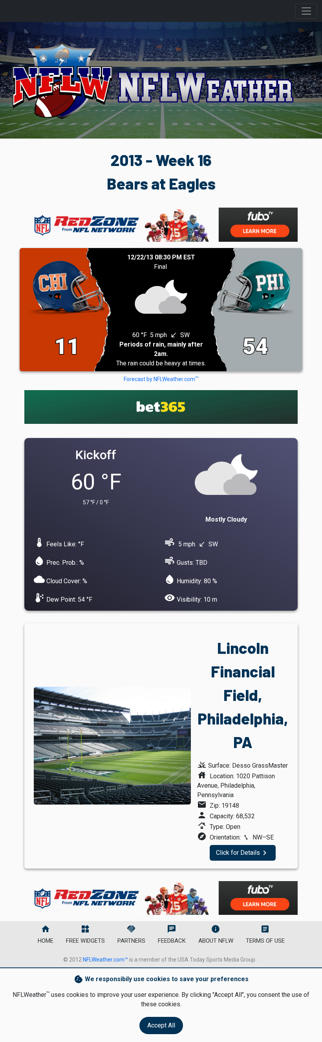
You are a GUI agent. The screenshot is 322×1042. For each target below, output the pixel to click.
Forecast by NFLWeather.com (161, 379)
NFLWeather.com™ (105, 959)
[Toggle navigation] (306, 11)
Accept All (161, 1025)
